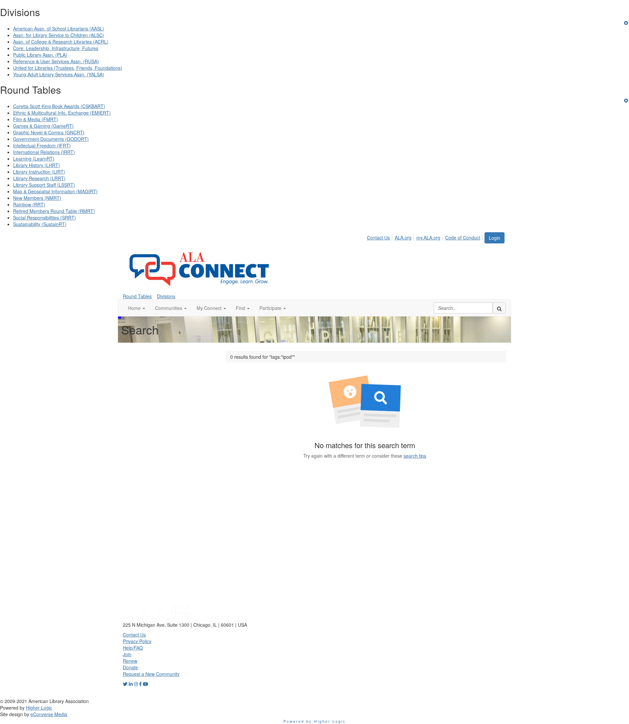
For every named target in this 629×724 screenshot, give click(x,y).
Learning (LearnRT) (33, 158)
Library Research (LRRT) (39, 178)
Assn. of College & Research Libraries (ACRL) (60, 41)
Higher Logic (39, 707)
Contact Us (378, 237)
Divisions (166, 296)
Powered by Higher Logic (314, 721)
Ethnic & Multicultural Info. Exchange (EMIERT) (62, 112)
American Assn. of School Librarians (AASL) (58, 28)
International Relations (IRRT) (44, 152)
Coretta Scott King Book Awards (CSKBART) (59, 106)
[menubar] (425, 236)
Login (494, 238)
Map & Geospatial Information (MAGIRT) (55, 191)
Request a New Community (151, 674)
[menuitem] (380, 236)
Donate (130, 667)
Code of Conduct (462, 237)
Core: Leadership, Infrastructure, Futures (55, 48)
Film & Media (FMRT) (35, 119)
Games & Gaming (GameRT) (43, 126)
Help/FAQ (133, 647)
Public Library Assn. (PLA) (40, 54)
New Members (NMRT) (37, 198)
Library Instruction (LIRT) (39, 171)
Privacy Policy (137, 641)
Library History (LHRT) (36, 165)
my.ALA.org (428, 237)
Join (127, 654)
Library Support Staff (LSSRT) (44, 184)
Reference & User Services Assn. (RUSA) (56, 61)
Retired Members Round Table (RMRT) (54, 211)
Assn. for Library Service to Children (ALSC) (58, 35)
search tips (415, 455)
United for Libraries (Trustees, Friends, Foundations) (67, 68)
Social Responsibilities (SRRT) (44, 217)
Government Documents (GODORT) (51, 139)
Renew (130, 660)
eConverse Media (48, 714)
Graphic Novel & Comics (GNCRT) (49, 132)
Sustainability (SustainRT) (40, 224)
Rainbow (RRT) (29, 204)
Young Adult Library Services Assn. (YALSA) (58, 74)
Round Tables (137, 296)
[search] (499, 308)
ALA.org (403, 237)
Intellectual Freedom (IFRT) (42, 145)
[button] (136, 308)
